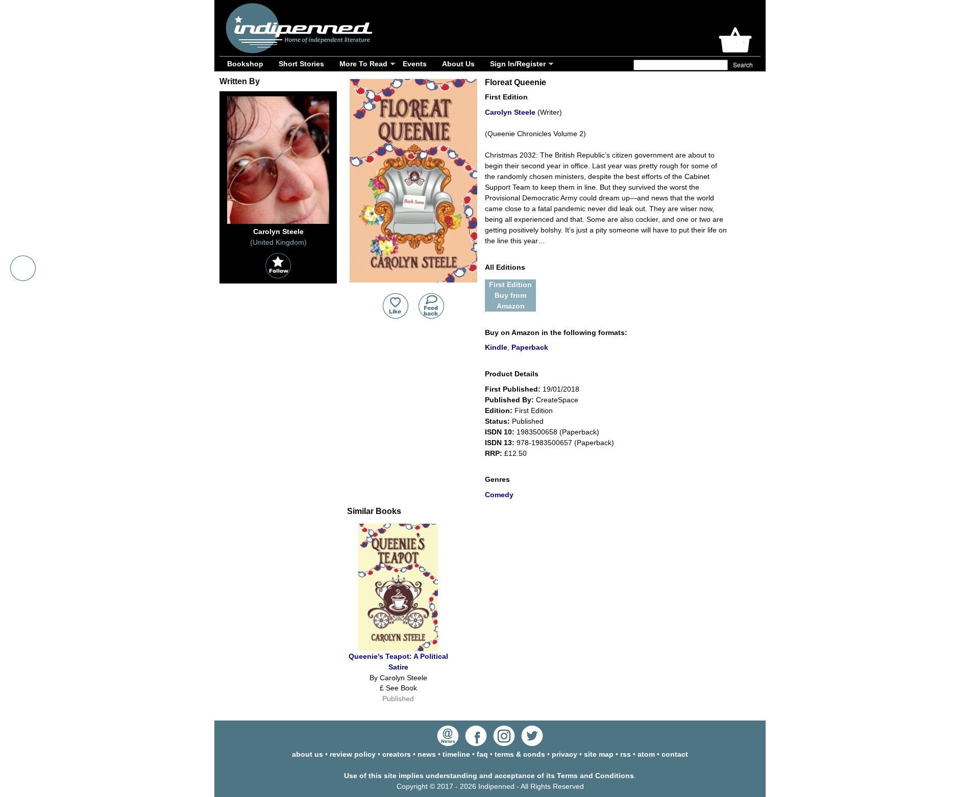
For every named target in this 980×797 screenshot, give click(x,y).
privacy (564, 754)
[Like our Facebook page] (476, 743)
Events (415, 64)
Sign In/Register (518, 64)
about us (307, 754)
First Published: (513, 389)
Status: (497, 421)
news (427, 754)
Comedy (499, 495)
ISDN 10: (499, 432)
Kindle (496, 347)
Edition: (498, 410)
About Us (458, 64)
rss (625, 754)
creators (396, 754)
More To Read (363, 64)
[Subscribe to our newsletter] (448, 743)
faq (482, 754)
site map (599, 754)
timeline (456, 754)
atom (646, 754)
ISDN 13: (499, 443)
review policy (353, 754)
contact (675, 754)
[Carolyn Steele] (278, 224)
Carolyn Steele (510, 112)
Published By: (509, 400)
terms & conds (520, 754)
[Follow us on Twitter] (532, 743)
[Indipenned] (297, 49)
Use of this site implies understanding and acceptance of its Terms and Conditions (489, 776)
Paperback (529, 347)
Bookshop (245, 64)
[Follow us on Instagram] (504, 743)
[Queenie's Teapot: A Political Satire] (398, 649)
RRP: (493, 453)
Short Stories (301, 64)
